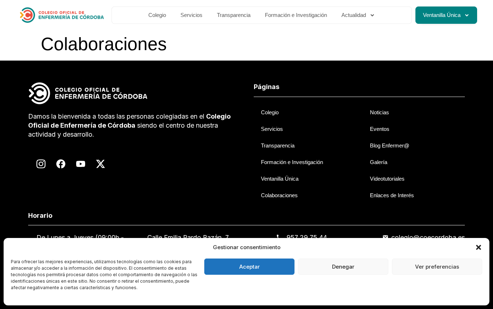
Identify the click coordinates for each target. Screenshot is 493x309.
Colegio (157, 15)
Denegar (343, 266)
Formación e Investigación (296, 15)
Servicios (191, 15)
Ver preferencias (437, 266)
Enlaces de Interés (392, 195)
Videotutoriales (387, 179)
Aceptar (249, 266)
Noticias (379, 112)
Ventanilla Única (442, 15)
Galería (378, 162)
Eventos (379, 129)
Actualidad (353, 15)
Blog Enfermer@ (389, 145)
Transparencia (233, 15)
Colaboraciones (279, 195)
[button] (478, 247)
